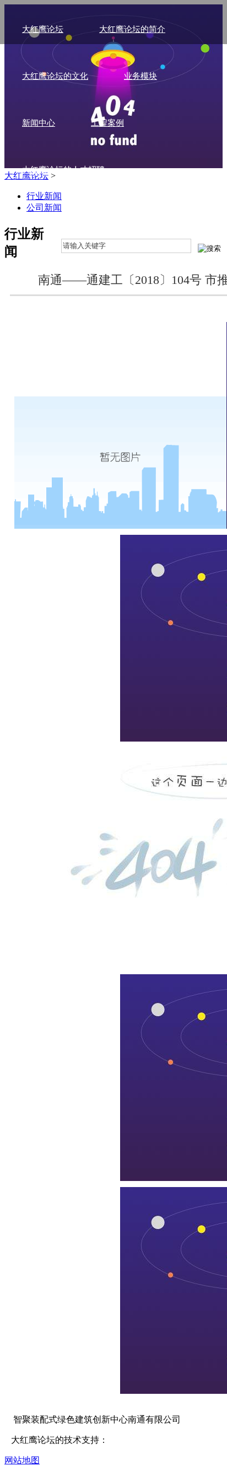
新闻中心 (38, 123)
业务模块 (140, 76)
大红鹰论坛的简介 (132, 29)
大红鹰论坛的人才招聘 (63, 169)
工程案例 (107, 123)
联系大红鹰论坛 (51, 216)
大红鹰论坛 (42, 29)
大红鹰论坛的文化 (55, 76)
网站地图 (22, 1460)
